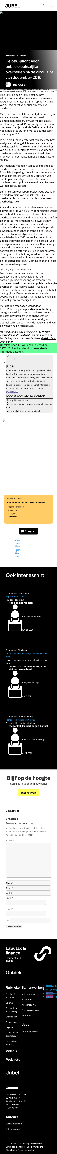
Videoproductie (29, 1004)
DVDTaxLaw (48, 338)
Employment (11, 1022)
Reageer (30, 531)
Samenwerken (33, 988)
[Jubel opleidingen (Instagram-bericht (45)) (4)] (28, 421)
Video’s (11, 1051)
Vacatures (26, 1015)
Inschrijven (28, 793)
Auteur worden (29, 994)
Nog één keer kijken (19, 400)
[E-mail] (11, 392)
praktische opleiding (38, 309)
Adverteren (27, 999)
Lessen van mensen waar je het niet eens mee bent (27, 668)
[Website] (8, 392)
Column (9, 593)
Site (7, 920)
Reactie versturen (14, 926)
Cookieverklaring (35, 1146)
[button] (52, 4)
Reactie (10, 840)
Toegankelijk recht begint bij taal (25, 411)
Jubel (22, 84)
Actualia (21, 55)
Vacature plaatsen (30, 1031)
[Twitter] (17, 392)
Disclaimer (11, 1150)
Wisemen (37, 1143)
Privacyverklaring (26, 1150)
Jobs (25, 1025)
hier (10, 341)
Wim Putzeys (23, 650)
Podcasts (13, 1060)
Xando (22, 1146)
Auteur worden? (13, 1129)
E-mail (9, 909)
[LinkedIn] (14, 392)
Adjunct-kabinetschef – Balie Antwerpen (26, 502)
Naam (9, 897)
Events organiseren (30, 1010)
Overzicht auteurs (14, 1123)
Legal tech (10, 1027)
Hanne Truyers (24, 593)
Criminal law (11, 1016)
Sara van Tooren (25, 716)
